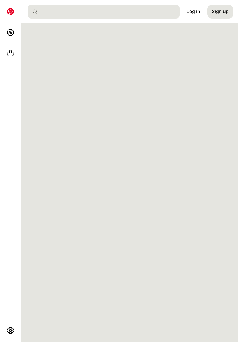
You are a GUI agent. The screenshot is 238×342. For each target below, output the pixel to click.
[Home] (10, 12)
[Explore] (10, 32)
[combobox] (106, 12)
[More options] (10, 330)
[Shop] (10, 53)
